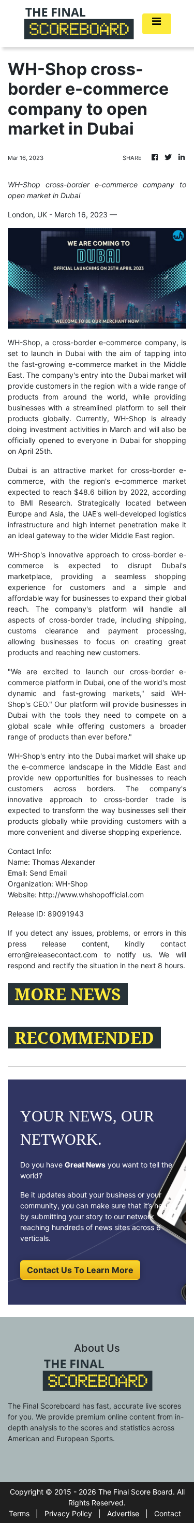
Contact (167, 1513)
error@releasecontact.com (52, 954)
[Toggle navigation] (156, 23)
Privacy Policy (68, 1513)
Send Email (48, 872)
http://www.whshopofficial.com (91, 894)
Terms (19, 1513)
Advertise (123, 1513)
